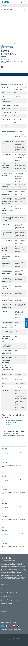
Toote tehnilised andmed (11, 67)
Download (6, 45)
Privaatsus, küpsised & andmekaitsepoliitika (13, 639)
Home (4, 5)
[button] (26, 323)
